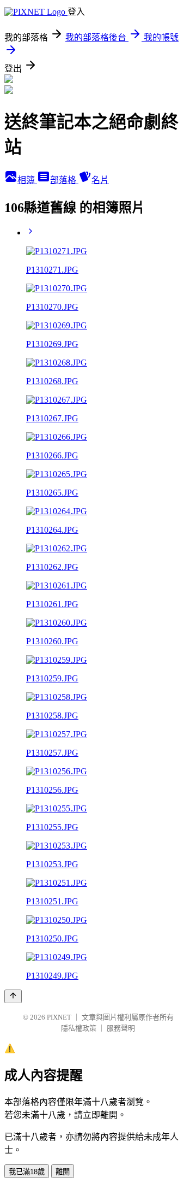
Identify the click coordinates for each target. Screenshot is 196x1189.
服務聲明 (121, 1028)
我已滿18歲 (27, 1172)
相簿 (27, 180)
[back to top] (13, 996)
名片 (100, 180)
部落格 (64, 180)
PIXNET (59, 1017)
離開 (63, 1172)
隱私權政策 (78, 1028)
